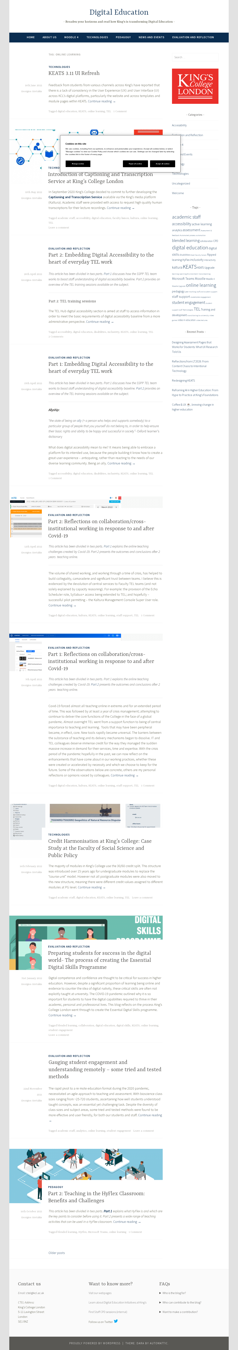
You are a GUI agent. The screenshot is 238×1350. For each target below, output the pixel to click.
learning (175, 274)
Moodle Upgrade (178, 286)
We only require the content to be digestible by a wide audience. (189, 1303)
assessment (191, 230)
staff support (124, 615)
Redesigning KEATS (183, 380)
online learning (96, 111)
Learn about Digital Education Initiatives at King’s (118, 1302)
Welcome (178, 193)
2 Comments (56, 336)
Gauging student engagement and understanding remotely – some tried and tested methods (105, 1070)
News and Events (151, 37)
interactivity (210, 260)
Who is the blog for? (174, 1293)
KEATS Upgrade (205, 267)
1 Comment (120, 111)
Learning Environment (188, 274)
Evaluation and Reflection (193, 37)
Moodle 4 (71, 37)
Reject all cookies (135, 164)
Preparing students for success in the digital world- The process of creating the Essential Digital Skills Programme (99, 960)
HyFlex (82, 1232)
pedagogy (178, 291)
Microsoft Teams (98, 1232)
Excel (193, 255)
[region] (120, 154)
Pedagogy (123, 37)
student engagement (61, 1030)
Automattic (159, 1343)
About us (50, 37)
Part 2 (140, 388)
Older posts (57, 1253)
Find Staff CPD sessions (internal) (108, 1312)
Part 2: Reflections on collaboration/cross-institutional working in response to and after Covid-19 (101, 529)
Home (31, 37)
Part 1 (108, 274)
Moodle (200, 278)
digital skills (123, 1025)
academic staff (66, 218)
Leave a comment (59, 227)
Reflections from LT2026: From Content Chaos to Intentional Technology (190, 366)
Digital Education (119, 12)
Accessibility (179, 125)
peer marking (190, 292)
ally (79, 420)
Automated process (187, 235)
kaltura (134, 218)
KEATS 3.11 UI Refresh (74, 74)
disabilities (100, 332)
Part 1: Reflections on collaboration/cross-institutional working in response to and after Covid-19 (101, 662)
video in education (187, 320)
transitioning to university (198, 315)
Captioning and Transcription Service (75, 197)
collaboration (86, 1025)
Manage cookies (78, 164)
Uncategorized (181, 183)
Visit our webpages (100, 1293)
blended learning (67, 1025)
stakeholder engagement (201, 297)
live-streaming (204, 274)
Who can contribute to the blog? (182, 1302)
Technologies (97, 37)
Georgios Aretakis (31, 91)
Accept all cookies (162, 164)
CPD (215, 241)
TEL (108, 111)
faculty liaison (120, 218)
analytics (81, 1130)
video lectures (202, 320)
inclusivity (113, 332)
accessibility (83, 218)
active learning (202, 224)
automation (201, 235)
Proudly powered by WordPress (94, 1343)
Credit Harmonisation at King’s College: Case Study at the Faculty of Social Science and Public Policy (100, 849)
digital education (67, 111)
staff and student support (207, 292)
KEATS (82, 111)
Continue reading (102, 101)
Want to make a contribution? (180, 1312)
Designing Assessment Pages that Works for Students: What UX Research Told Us (195, 347)
